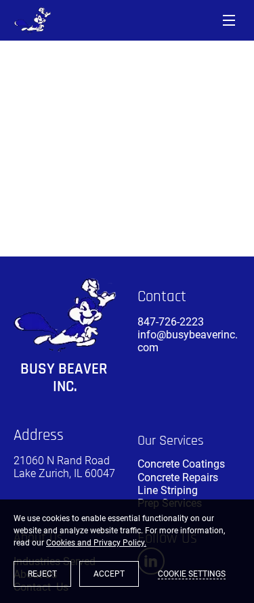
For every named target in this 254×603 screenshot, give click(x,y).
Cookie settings (192, 574)
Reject (42, 574)
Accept (109, 574)
